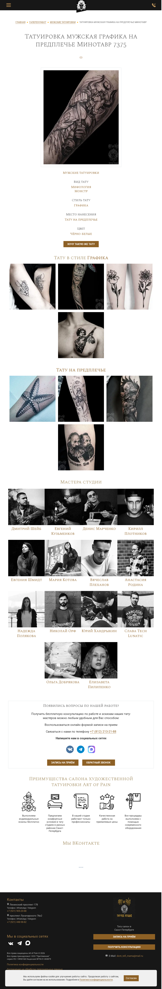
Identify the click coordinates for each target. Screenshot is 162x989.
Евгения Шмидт (26, 580)
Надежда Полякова (26, 633)
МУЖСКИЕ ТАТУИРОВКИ (63, 22)
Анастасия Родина (135, 582)
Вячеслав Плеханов (99, 582)
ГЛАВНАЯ (20, 22)
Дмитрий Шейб (26, 529)
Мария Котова (63, 580)
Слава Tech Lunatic (136, 633)
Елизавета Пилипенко (99, 684)
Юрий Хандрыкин (99, 631)
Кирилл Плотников (136, 531)
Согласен (131, 978)
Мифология (81, 187)
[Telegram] (19, 944)
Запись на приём (63, 762)
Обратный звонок (98, 762)
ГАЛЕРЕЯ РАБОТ (37, 22)
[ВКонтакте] (11, 944)
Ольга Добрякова (62, 682)
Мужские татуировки (81, 172)
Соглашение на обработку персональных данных (34, 969)
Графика (81, 205)
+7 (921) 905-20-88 (16, 911)
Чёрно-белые (81, 234)
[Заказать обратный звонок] (154, 5)
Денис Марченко (99, 529)
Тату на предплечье (81, 219)
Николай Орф (63, 631)
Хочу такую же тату (81, 244)
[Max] (91, 749)
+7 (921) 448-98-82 (16, 922)
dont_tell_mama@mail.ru (130, 956)
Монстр (81, 191)
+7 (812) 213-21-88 (103, 731)
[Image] (32, 286)
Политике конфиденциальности (96, 979)
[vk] (70, 749)
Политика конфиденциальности (25, 964)
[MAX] (28, 944)
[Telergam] (80, 749)
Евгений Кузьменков (63, 531)
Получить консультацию (124, 947)
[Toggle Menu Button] (8, 5)
